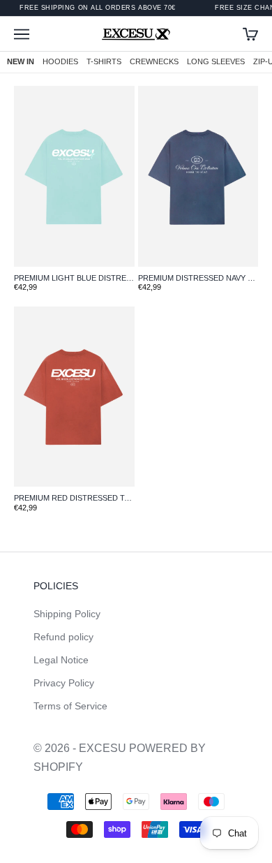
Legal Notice (61, 659)
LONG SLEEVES (216, 61)
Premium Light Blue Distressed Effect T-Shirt (74, 278)
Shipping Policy (66, 613)
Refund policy (63, 636)
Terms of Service (70, 705)
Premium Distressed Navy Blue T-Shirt (198, 278)
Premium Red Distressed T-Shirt (74, 498)
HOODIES (60, 61)
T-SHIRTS (103, 61)
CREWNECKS (154, 61)
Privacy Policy (63, 682)
